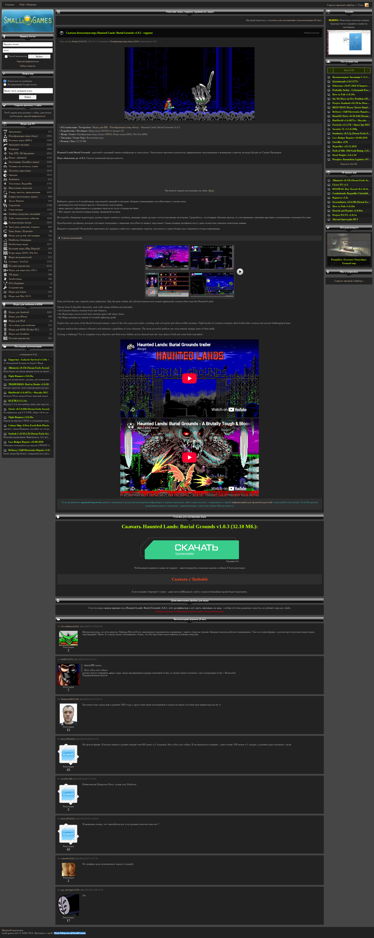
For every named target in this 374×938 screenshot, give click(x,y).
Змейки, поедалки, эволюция (24, 214)
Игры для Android (19, 312)
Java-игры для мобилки (22, 325)
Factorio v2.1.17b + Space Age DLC (351, 125)
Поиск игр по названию (20, 81)
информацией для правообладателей (252, 502)
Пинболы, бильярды (20, 240)
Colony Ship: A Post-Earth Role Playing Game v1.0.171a (38, 425)
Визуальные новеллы (20, 188)
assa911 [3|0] (66, 779)
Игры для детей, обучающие (24, 235)
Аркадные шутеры (19, 145)
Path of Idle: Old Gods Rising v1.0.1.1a (353, 151)
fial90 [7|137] (67, 659)
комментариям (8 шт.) (309, 20)
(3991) (108, 134)
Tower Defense (16, 201)
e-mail (49, 933)
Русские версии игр (19, 266)
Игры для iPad (17, 321)
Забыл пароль (27, 66)
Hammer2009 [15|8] (70, 699)
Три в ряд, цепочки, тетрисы (24, 227)
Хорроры (14, 149)
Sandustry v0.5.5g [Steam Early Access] (353, 133)
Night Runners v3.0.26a (20, 376)
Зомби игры (15, 279)
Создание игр (16, 287)
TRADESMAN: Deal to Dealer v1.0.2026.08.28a (33, 384)
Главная (9, 4)
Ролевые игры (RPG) (20, 140)
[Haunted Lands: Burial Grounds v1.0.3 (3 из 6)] (167, 296)
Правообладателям (12, 930)
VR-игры (14, 274)
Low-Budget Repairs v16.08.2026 (26, 442)
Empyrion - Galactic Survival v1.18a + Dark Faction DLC (38, 359)
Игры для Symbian (19, 334)
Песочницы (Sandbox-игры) (24, 162)
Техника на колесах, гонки (23, 166)
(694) (144, 134)
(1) (122, 131)
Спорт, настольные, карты (23, 196)
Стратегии (14, 205)
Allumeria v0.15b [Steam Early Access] (28, 368)
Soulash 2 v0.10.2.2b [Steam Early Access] (30, 434)
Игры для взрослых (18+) (23, 270)
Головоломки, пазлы (20, 222)
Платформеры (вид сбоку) (23, 136)
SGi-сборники (16, 283)
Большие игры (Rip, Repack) (24, 248)
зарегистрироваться (34, 116)
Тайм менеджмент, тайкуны (24, 218)
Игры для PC (28, 124)
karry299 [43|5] (68, 739)
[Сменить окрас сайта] (366, 5)
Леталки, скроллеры (20, 171)
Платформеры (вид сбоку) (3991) (124, 41)
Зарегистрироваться (28, 61)
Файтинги (14, 179)
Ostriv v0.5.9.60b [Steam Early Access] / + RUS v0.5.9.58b (39, 409)
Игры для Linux (17, 292)
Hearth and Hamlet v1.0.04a (347, 211)
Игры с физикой (17, 158)
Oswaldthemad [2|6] (70, 626)
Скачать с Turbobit (190, 579)
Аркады (13, 175)
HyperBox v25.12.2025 (344, 146)
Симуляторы (16, 209)
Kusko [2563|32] (79, 41)
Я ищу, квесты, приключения (24, 192)
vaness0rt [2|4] (67, 858)
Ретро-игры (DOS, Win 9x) (23, 253)
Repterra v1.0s (340, 198)
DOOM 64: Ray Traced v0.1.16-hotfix (352, 189)
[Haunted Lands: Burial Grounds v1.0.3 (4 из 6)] (212, 296)
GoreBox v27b (340, 142)
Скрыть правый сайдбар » (341, 5)
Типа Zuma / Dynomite (21, 231)
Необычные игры (18, 244)
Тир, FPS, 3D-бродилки (21, 153)
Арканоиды (15, 132)
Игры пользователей (20, 257)
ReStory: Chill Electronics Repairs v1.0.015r (31, 450)
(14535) (105, 131)
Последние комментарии (28, 346)
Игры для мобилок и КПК (27, 304)
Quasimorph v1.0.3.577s (345, 81)
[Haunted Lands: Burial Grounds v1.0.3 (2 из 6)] (212, 269)
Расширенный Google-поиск (22, 84)
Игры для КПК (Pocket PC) (24, 329)
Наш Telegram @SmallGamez (70, 933)
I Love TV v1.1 (340, 185)
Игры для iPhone (18, 316)
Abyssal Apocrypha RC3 (345, 219)
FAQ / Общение (27, 4)
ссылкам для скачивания (281, 20)
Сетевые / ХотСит (18, 261)
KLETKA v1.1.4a (17, 401)
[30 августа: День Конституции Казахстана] (28, 20)
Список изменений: (71, 238)
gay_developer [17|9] (70, 890)
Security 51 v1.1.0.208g (344, 129)
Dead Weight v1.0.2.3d (344, 155)
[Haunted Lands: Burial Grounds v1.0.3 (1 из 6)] (167, 269)
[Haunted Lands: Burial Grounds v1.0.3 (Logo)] (190, 119)
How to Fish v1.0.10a (343, 94)
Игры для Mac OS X (20, 296)
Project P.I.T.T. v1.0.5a (344, 215)
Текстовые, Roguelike (20, 183)
